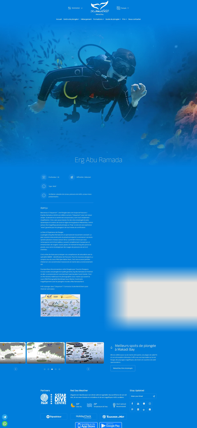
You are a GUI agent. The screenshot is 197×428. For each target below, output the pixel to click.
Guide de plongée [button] (113, 19)
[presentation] (15, 369)
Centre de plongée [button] (70, 19)
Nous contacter (134, 19)
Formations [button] (98, 19)
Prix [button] (124, 19)
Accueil (59, 19)
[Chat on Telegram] (4, 417)
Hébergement (86, 19)
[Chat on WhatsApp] (4, 423)
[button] (44, 369)
